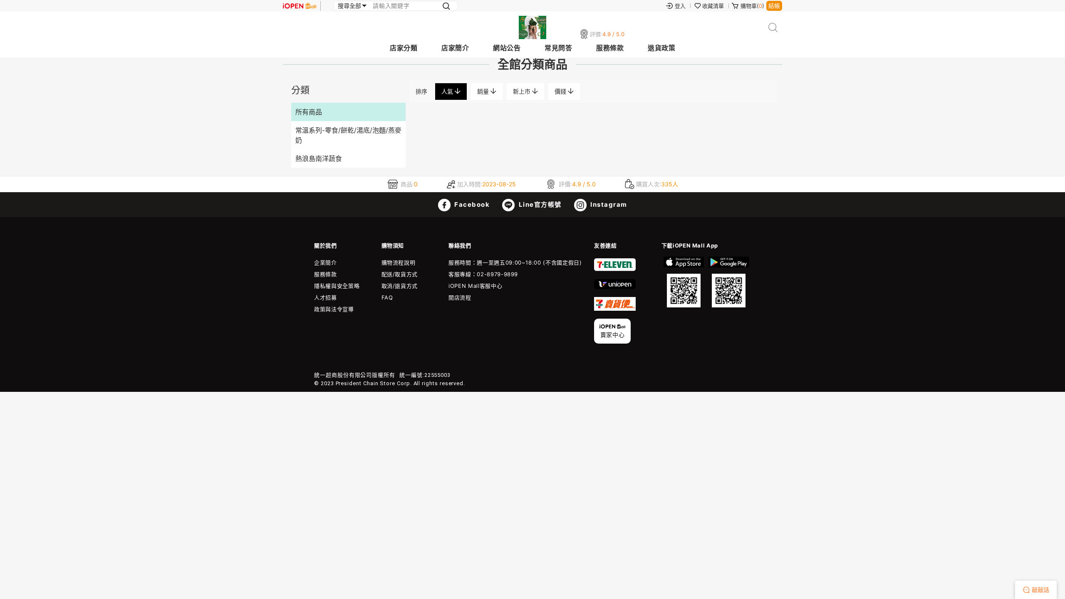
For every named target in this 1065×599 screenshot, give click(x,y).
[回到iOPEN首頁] (299, 6)
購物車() (752, 5)
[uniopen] (615, 287)
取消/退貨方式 (399, 285)
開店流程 (459, 297)
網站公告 (506, 48)
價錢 (561, 91)
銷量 (483, 91)
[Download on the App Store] (683, 282)
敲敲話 (1040, 589)
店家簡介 (455, 48)
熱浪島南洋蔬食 (318, 158)
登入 (680, 5)
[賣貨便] (615, 308)
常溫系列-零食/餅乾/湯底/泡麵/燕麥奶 (348, 135)
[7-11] (615, 269)
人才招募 (325, 297)
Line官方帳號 (539, 204)
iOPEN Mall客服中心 (475, 285)
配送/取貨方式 (399, 274)
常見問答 (558, 48)
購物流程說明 (398, 262)
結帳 (774, 5)
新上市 (522, 91)
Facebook (471, 204)
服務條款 (610, 48)
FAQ (387, 297)
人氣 (448, 91)
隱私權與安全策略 (336, 285)
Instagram (608, 204)
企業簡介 (325, 262)
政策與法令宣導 (334, 309)
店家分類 (403, 48)
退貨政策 (661, 48)
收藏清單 (713, 5)
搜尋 (773, 28)
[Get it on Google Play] (728, 282)
